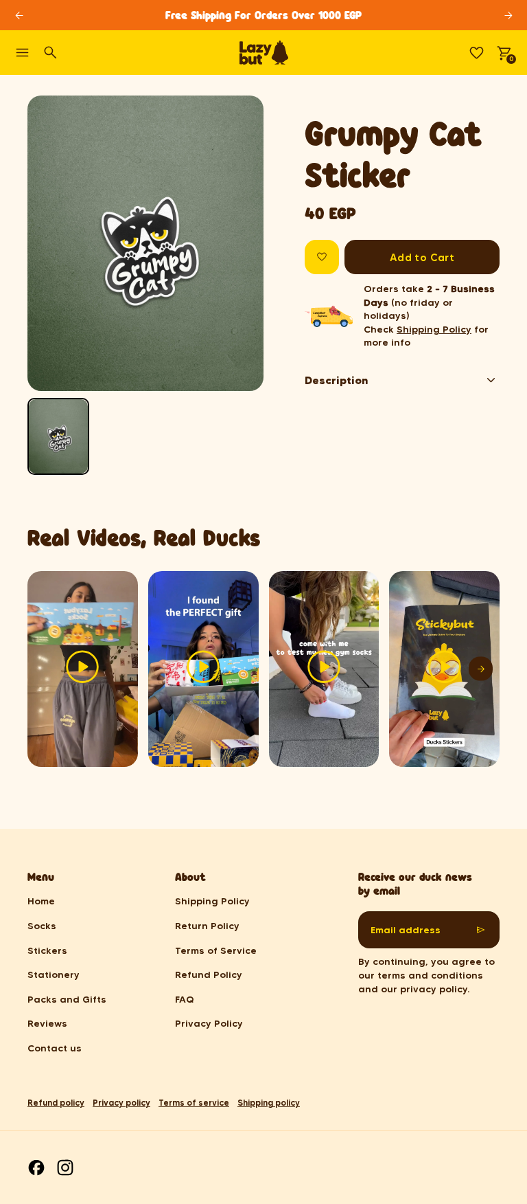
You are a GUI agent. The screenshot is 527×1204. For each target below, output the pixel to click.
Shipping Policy (434, 329)
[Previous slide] (50, 244)
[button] (58, 436)
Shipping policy (268, 1102)
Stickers (47, 950)
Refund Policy (208, 974)
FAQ (184, 999)
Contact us (54, 1048)
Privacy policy (121, 1102)
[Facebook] (36, 1168)
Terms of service (194, 1102)
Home (41, 901)
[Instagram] (65, 1168)
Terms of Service (216, 950)
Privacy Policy (209, 1023)
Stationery (53, 974)
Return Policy (207, 925)
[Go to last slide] (19, 15)
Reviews (47, 1023)
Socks (41, 925)
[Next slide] (508, 15)
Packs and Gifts (66, 999)
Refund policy (55, 1102)
